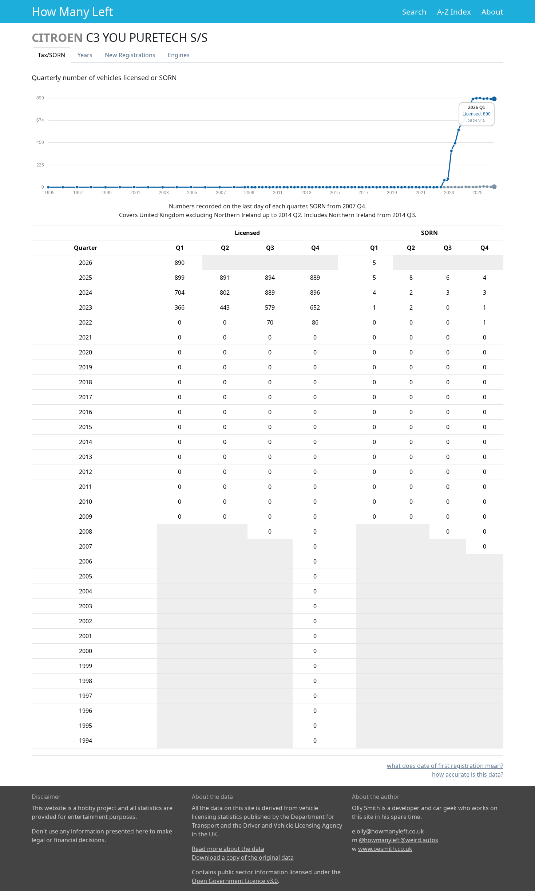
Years (85, 55)
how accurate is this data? (467, 774)
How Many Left (72, 11)
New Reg (130, 55)
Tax (51, 55)
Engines (179, 55)
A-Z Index (454, 12)
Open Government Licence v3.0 (235, 881)
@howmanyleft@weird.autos (398, 840)
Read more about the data (228, 849)
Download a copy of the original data (243, 857)
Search (414, 12)
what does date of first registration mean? (445, 766)
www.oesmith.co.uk (385, 849)
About (492, 12)
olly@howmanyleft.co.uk (390, 831)
